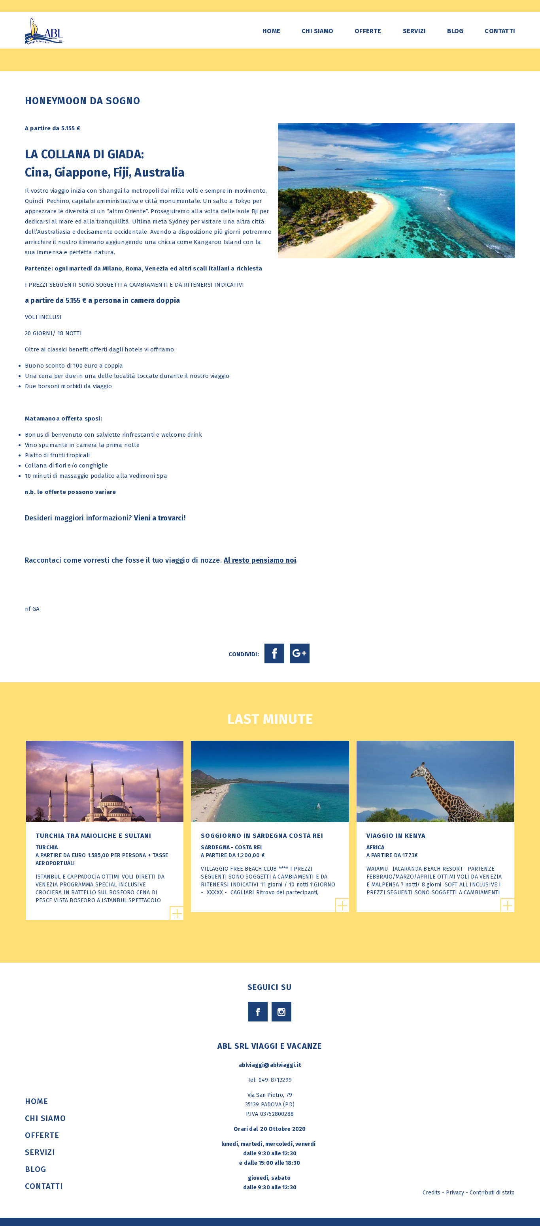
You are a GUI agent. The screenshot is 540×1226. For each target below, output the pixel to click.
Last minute (270, 719)
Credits (431, 1192)
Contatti (500, 31)
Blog (455, 31)
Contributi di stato (492, 1192)
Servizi (414, 31)
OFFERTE (368, 31)
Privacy (455, 1192)
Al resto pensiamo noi (260, 560)
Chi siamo (317, 31)
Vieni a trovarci (158, 518)
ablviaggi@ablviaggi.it (270, 1065)
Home (271, 31)
